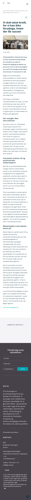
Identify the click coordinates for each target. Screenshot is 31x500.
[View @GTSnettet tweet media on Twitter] (5, 488)
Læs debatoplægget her (11, 307)
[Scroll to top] (27, 497)
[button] (27, 4)
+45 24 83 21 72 (14, 463)
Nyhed (11, 10)
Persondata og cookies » (11, 432)
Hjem (4, 10)
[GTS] (8, 4)
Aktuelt (7, 10)
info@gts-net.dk (8, 465)
